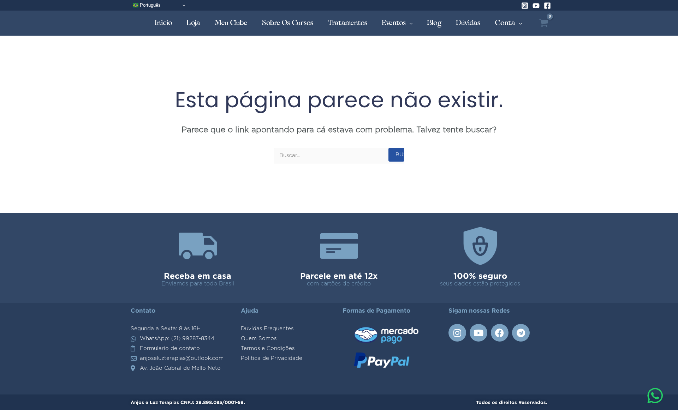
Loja (193, 23)
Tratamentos (348, 23)
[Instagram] (524, 5)
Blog (434, 23)
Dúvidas (468, 23)
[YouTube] (536, 5)
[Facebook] (547, 5)
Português (149, 5)
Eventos (394, 23)
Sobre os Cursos (288, 23)
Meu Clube (231, 23)
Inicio (163, 23)
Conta (505, 23)
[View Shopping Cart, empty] (543, 23)
